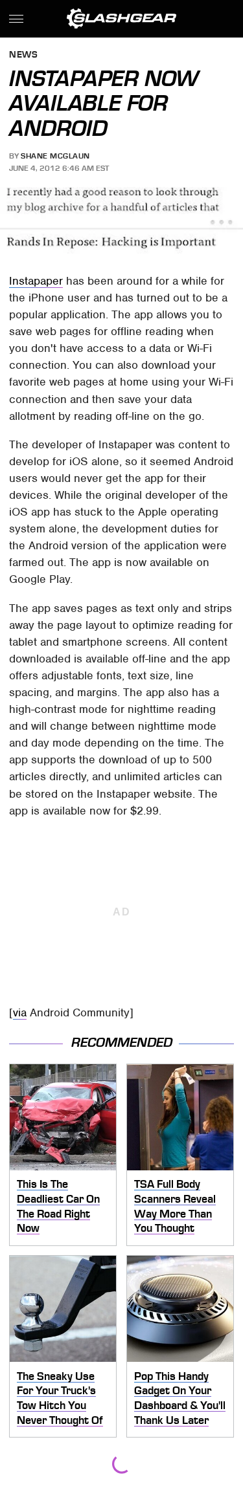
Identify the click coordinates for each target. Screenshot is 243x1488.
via (20, 1012)
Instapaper (36, 281)
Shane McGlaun (55, 155)
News (23, 55)
